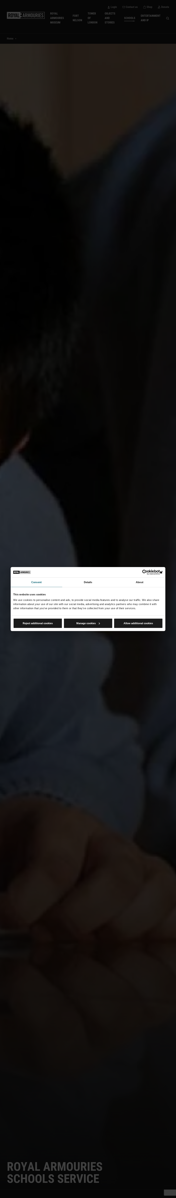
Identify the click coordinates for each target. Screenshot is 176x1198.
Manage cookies (86, 623)
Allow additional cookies (138, 623)
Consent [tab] (36, 582)
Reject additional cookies (38, 623)
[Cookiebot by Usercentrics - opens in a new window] (148, 572)
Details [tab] (88, 582)
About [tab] (139, 582)
